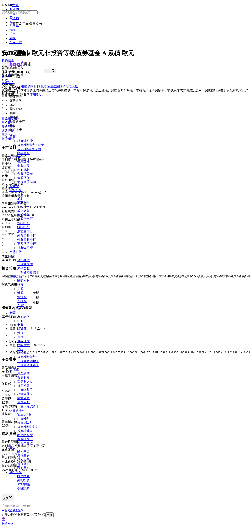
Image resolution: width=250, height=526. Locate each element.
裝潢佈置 (23, 398)
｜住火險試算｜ (28, 406)
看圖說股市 (25, 439)
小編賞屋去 (25, 394)
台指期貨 (23, 260)
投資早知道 (25, 443)
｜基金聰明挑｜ (28, 361)
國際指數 (23, 280)
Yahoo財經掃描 (27, 427)
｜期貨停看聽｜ (28, 272)
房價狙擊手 (25, 390)
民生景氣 (23, 345)
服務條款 (27, 86)
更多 (5, 498)
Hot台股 (22, 418)
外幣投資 (23, 480)
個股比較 (23, 165)
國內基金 (23, 451)
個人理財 (23, 341)
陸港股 (22, 328)
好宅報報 (23, 385)
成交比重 (23, 210)
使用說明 (36, 94)
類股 (20, 198)
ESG (20, 349)
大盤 (20, 194)
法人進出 (23, 206)
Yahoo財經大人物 (29, 149)
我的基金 (23, 468)
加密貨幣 (23, 308)
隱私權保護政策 (48, 86)
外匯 (20, 284)
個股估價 (23, 178)
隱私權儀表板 (68, 86)
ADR (20, 305)
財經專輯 (23, 153)
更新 (49, 514)
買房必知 (23, 377)
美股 (20, 289)
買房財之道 (25, 381)
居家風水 (23, 402)
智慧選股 (23, 161)
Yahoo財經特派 (27, 357)
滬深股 (22, 297)
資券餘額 (23, 215)
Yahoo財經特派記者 (30, 145)
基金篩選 (23, 464)
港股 (20, 293)
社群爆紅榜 (25, 141)
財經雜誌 (23, 353)
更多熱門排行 (26, 243)
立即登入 (8, 82)
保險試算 (23, 488)
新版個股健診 (26, 182)
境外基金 (23, 455)
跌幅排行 (23, 227)
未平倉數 (23, 268)
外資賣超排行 (26, 239)
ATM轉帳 (23, 484)
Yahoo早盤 (24, 414)
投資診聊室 (25, 431)
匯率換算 (23, 476)
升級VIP (7, 523)
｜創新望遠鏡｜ (28, 365)
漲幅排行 (23, 223)
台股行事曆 (25, 173)
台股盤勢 (23, 317)
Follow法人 (24, 422)
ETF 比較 (23, 169)
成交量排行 (25, 231)
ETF (20, 321)
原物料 (22, 301)
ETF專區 (23, 202)
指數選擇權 (25, 264)
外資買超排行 (26, 235)
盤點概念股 (25, 435)
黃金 (20, 333)
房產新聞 (23, 373)
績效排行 (23, 459)
